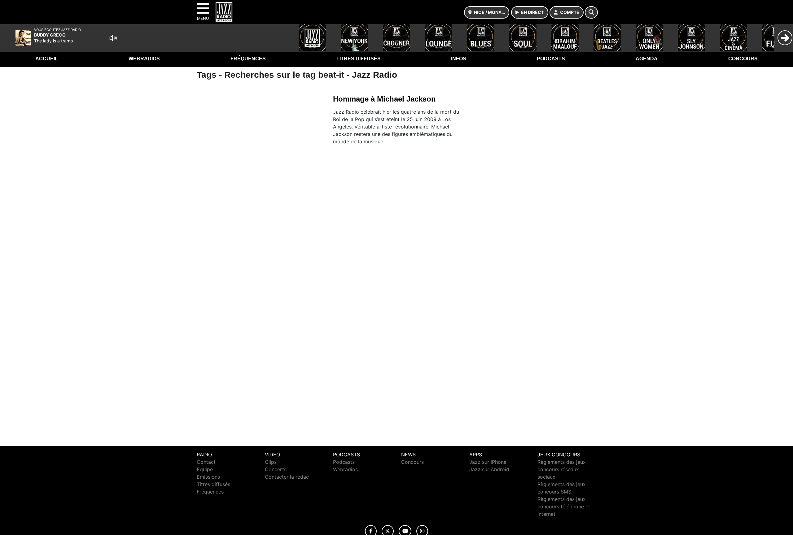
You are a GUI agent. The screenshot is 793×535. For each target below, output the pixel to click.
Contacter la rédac (287, 477)
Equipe (205, 469)
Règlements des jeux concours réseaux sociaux (561, 469)
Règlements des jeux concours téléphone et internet (563, 506)
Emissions (208, 477)
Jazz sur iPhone (487, 462)
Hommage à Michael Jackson (384, 99)
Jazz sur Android (489, 469)
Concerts (276, 469)
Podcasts (551, 58)
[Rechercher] (591, 12)
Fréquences (248, 58)
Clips (271, 462)
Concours (743, 58)
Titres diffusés (358, 58)
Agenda (647, 58)
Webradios (144, 58)
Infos (458, 58)
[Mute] (113, 38)
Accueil (46, 58)
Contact (206, 462)
